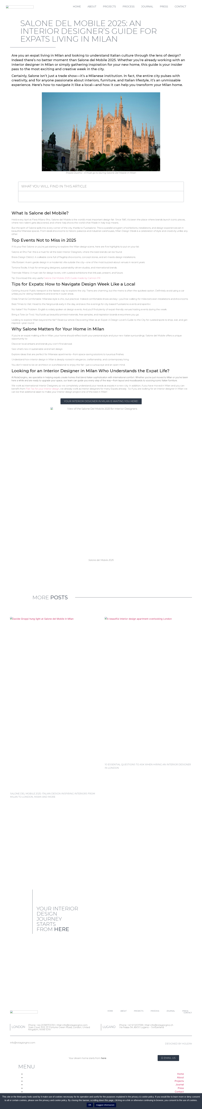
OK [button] (89, 1105)
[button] (179, 186)
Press (164, 6)
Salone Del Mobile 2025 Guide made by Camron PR (72, 278)
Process (129, 6)
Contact (180, 6)
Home (77, 6)
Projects (109, 6)
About (92, 6)
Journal (147, 6)
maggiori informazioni (105, 1105)
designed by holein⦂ (178, 1043)
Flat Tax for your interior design (42, 388)
